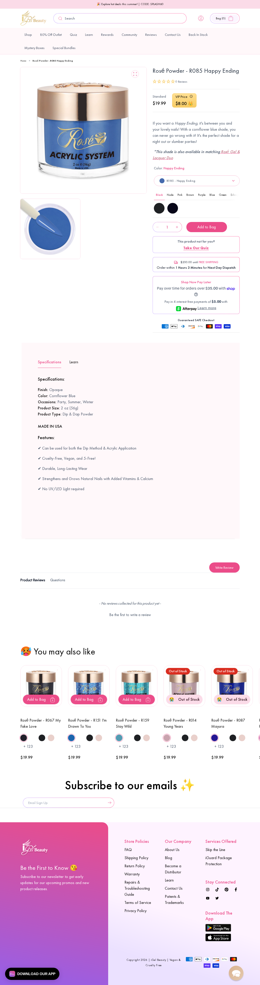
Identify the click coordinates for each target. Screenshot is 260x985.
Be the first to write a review (130, 614)
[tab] (32, 581)
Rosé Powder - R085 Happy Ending (52, 60)
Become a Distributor (173, 869)
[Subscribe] (108, 803)
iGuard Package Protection (218, 861)
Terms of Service (137, 902)
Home (23, 60)
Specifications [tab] (49, 362)
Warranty (132, 874)
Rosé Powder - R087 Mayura (228, 723)
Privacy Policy (135, 910)
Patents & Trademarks (174, 899)
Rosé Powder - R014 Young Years (180, 723)
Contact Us (174, 888)
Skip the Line (215, 849)
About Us (172, 849)
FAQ (128, 849)
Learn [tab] (73, 362)
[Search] (60, 18)
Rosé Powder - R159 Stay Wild (132, 723)
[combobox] (120, 18)
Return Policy (134, 866)
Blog (168, 857)
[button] (225, 18)
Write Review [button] (224, 567)
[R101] (172, 208)
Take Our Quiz (196, 248)
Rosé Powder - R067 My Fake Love (40, 723)
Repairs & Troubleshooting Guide (137, 888)
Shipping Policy (136, 857)
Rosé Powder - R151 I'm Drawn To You (87, 723)
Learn (169, 880)
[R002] (159, 208)
